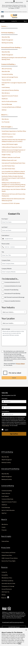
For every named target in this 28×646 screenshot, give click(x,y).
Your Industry (8, 307)
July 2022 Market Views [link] (8, 166)
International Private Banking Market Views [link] (13, 163)
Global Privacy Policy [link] (7, 555)
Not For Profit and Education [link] (9, 101)
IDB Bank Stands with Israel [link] (9, 160)
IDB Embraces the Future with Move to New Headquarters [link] (13, 195)
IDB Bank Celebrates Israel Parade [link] (11, 157)
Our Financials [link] (5, 122)
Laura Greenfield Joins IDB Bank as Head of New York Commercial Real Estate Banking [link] (13, 172)
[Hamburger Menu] (2, 16)
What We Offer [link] (6, 37)
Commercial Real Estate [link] (7, 499)
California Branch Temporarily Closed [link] (12, 147)
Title (3, 252)
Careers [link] (3, 21)
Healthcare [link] (5, 98)
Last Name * (5, 227)
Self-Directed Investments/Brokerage (14, 297)
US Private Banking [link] (7, 32)
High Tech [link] (4, 513)
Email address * (6, 235)
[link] (8, 597)
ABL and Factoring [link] (7, 68)
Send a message (6, 329)
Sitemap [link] (4, 594)
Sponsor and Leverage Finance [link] (10, 77)
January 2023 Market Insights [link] (10, 144)
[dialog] (14, 637)
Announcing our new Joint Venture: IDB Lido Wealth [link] (14, 190)
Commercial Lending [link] (7, 74)
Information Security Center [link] (8, 583)
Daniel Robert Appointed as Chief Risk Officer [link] (14, 131)
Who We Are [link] (5, 119)
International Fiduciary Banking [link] (10, 90)
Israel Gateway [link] (6, 87)
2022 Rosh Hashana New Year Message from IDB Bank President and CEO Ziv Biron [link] (14, 140)
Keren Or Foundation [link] (7, 136)
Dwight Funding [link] (6, 154)
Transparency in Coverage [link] (8, 586)
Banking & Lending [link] (6, 462)
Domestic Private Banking (11, 289)
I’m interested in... (10, 279)
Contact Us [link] (14, 21)
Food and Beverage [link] (7, 104)
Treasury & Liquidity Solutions (12, 301)
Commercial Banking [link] (7, 64)
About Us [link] (4, 115)
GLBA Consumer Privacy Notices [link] (10, 558)
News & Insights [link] (6, 127)
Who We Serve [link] (6, 93)
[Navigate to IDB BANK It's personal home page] (14, 12)
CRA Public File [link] (5, 592)
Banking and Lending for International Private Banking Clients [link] (14, 58)
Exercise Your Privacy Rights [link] (8, 561)
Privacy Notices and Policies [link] (8, 552)
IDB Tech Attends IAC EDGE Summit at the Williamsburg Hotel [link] (13, 199)
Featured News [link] (5, 541)
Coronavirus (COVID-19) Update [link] (11, 203)
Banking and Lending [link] (7, 42)
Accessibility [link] (5, 575)
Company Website (7, 268)
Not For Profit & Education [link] (8, 510)
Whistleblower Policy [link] (7, 577)
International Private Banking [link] (10, 47)
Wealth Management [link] (7, 40)
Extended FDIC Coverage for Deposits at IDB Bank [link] (14, 83)
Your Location (8, 318)
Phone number (5, 243)
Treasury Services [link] (6, 80)
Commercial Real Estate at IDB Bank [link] (11, 107)
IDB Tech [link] (4, 110)
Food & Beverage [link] (6, 507)
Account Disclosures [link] (7, 589)
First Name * (5, 219)
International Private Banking (12, 293)
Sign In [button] (25, 21)
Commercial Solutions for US (12, 282)
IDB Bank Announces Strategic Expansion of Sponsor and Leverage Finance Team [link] (13, 150)
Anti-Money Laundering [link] (7, 580)
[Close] (27, 1)
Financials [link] (4, 530)
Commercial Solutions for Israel (12, 286)
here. (20, 643)
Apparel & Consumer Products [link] (10, 96)
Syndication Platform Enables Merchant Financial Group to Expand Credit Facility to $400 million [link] (13, 178)
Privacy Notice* (20, 363)
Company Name (6, 260)
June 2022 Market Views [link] (8, 168)
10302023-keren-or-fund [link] (8, 134)
